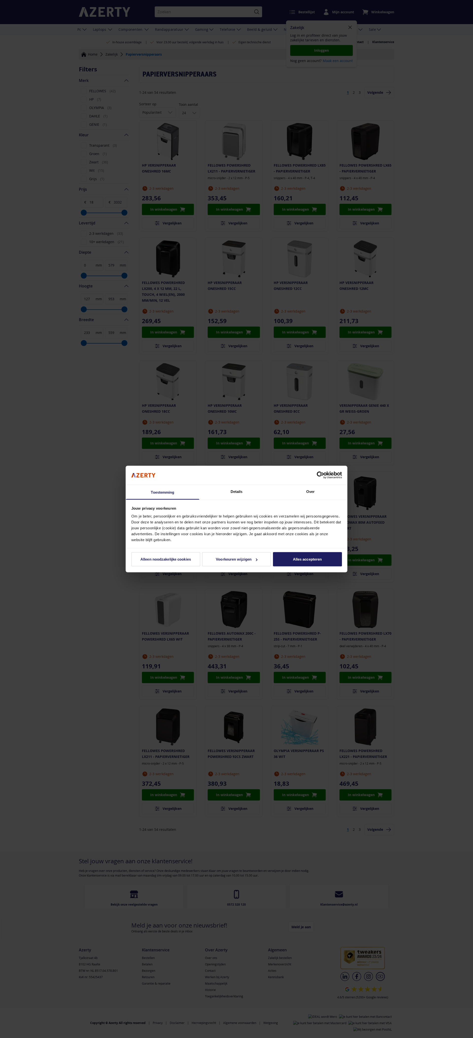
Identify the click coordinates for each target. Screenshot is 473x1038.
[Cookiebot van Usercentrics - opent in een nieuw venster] (320, 475)
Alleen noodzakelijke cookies (165, 559)
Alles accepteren (307, 559)
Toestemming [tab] (162, 492)
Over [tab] (310, 491)
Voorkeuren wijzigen (234, 559)
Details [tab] (237, 491)
